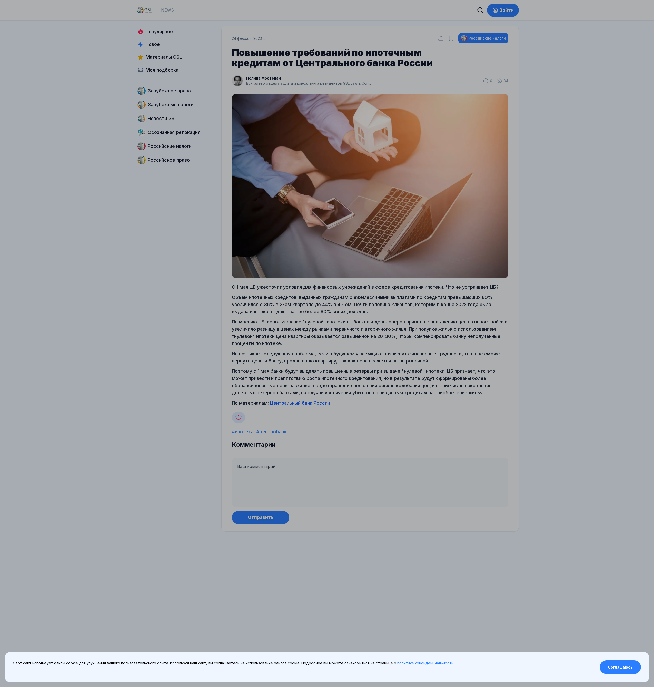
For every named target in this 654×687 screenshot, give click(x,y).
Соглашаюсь (620, 667)
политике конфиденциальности (425, 663)
